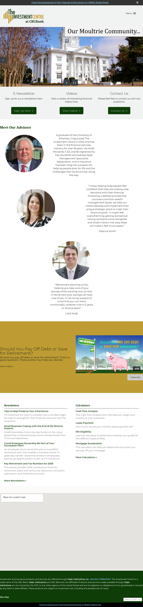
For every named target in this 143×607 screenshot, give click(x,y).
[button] (130, 13)
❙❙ (75, 82)
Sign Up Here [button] (22, 110)
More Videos (7, 366)
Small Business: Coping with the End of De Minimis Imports (33, 427)
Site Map (4, 597)
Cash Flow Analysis (87, 411)
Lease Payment (85, 423)
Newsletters (11, 405)
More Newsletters (15, 480)
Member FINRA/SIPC (100, 579)
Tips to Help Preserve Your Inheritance (26, 411)
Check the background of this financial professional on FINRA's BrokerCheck (70, 2)
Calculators (83, 405)
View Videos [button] (70, 110)
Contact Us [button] (118, 110)
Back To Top (131, 599)
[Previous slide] (3, 60)
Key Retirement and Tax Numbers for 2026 (28, 463)
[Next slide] (140, 60)
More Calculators (86, 457)
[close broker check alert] (137, 2)
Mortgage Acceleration (89, 443)
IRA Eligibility (83, 431)
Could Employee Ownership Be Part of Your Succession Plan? (29, 444)
